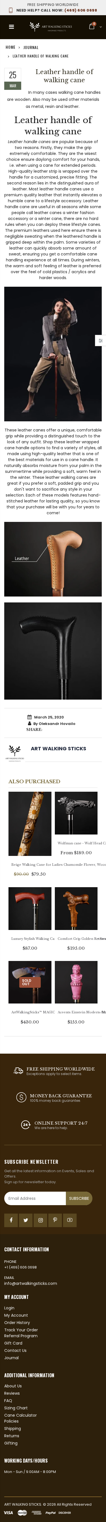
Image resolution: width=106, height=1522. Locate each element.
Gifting (11, 1443)
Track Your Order (21, 1330)
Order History (17, 1322)
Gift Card (13, 1343)
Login (9, 1308)
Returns (11, 1436)
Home (11, 47)
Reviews (12, 1393)
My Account (16, 1315)
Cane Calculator (20, 1415)
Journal (30, 47)
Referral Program (21, 1336)
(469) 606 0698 (56, 10)
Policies (11, 1421)
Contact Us (15, 1350)
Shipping (12, 1428)
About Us (13, 1386)
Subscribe (79, 1198)
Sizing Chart (16, 1408)
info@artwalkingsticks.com (30, 1283)
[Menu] (11, 27)
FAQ (8, 1400)
